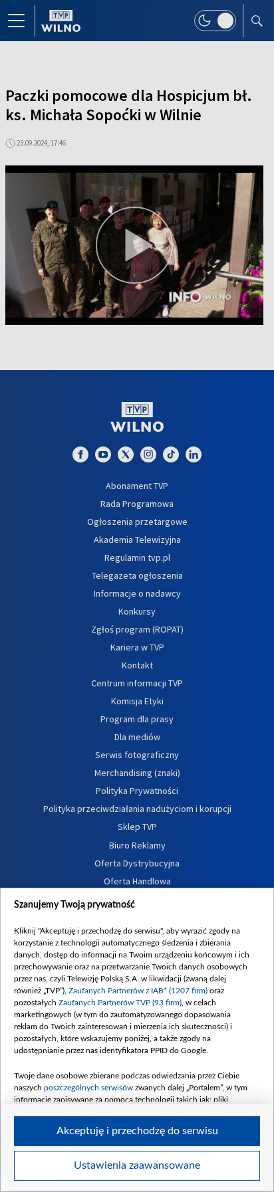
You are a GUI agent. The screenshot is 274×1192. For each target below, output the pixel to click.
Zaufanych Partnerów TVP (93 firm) (120, 1003)
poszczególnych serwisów (88, 1088)
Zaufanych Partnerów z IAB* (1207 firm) (137, 991)
